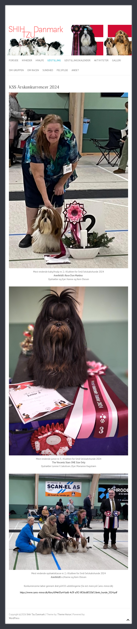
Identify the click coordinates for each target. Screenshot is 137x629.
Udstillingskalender (77, 60)
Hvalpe (40, 60)
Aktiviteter (101, 60)
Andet (75, 70)
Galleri (116, 60)
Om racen (33, 70)
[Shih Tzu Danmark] (68, 26)
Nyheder (27, 60)
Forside (13, 60)
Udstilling (54, 60)
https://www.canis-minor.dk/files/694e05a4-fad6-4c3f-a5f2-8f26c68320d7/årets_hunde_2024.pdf (68, 592)
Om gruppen (16, 70)
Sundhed (47, 70)
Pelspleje (62, 70)
